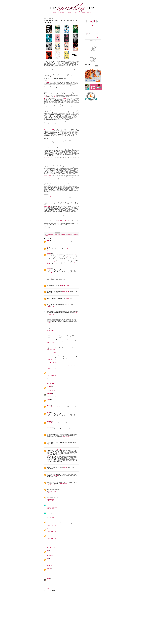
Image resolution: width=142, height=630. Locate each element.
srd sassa (48, 444)
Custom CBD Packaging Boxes (51, 333)
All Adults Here (60, 220)
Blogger (73, 622)
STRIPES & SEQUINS (93, 58)
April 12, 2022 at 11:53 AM (51, 293)
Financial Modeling (51, 499)
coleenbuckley (49, 441)
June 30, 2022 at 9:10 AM (50, 330)
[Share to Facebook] (58, 233)
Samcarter (48, 578)
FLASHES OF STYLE (93, 48)
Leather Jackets (49, 427)
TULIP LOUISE (93, 61)
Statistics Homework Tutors (51, 284)
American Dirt (46, 109)
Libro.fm (45, 96)
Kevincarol (48, 433)
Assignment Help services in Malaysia (52, 362)
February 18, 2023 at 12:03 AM (51, 375)
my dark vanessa (65, 234)
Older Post (77, 616)
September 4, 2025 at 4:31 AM (51, 525)
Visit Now (48, 455)
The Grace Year (46, 149)
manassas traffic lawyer (54, 416)
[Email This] (55, 233)
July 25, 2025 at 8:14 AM (50, 492)
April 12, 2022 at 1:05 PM (50, 299)
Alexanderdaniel (49, 393)
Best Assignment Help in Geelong (52, 352)
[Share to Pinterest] (59, 233)
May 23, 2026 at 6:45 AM (50, 565)
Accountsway (49, 503)
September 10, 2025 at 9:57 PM (51, 538)
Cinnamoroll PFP (68, 571)
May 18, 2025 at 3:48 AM (50, 477)
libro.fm (62, 234)
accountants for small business (52, 507)
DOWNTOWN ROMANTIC (93, 46)
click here (51, 75)
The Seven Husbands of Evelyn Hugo (50, 129)
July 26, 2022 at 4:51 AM (50, 342)
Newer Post (46, 616)
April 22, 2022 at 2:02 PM (50, 314)
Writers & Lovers (47, 206)
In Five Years (46, 98)
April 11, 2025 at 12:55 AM (51, 462)
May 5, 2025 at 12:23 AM (50, 469)
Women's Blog (66, 248)
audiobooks (51, 234)
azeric (48, 550)
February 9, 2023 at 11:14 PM (51, 359)
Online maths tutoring (63, 483)
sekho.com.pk (65, 467)
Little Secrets (46, 163)
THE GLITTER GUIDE (93, 60)
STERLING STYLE (93, 57)
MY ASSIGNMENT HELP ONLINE (52, 317)
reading (69, 234)
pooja (47, 247)
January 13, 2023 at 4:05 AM (51, 349)
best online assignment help (70, 272)
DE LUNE (93, 45)
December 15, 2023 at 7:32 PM (51, 409)
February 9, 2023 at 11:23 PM (51, 368)
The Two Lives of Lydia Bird (49, 196)
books (59, 234)
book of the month (56, 234)
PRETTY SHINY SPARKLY (93, 55)
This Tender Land (47, 126)
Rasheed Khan (49, 386)
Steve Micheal (49, 568)
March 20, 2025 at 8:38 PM (51, 445)
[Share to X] (57, 233)
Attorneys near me (54, 422)
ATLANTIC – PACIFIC (93, 40)
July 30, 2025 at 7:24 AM (50, 508)
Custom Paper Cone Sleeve (51, 329)
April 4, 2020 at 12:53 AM (51, 244)
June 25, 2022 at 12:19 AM (51, 322)
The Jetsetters (46, 215)
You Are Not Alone (47, 157)
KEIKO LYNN (93, 50)
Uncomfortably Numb (48, 175)
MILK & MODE (93, 51)
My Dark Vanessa (47, 140)
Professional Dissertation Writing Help (52, 584)
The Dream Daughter (47, 82)
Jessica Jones (49, 253)
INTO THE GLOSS (93, 49)
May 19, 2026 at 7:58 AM (50, 555)
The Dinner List (64, 98)
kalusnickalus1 (49, 421)
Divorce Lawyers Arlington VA (55, 406)
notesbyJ (48, 240)
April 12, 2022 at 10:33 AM (51, 286)
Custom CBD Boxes (50, 336)
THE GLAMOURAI (93, 59)
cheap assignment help (54, 272)
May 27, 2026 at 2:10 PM (50, 575)
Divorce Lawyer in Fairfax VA (57, 400)
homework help (52, 261)
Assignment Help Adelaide (68, 256)
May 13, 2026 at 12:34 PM (51, 547)
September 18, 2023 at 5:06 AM (51, 396)
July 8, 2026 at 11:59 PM (50, 588)
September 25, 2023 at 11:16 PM (51, 402)
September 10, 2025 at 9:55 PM (51, 531)
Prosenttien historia (55, 475)
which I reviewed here (66, 220)
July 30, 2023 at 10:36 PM (51, 390)
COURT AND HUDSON (92, 41)
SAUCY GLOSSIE (93, 56)
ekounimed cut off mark (59, 348)
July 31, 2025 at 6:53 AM (50, 517)
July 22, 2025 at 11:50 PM (51, 484)
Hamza (48, 520)
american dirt (48, 234)
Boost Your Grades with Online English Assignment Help (55, 449)
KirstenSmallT (49, 405)
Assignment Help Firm (50, 278)
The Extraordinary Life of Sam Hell (50, 121)
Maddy (48, 371)
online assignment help (61, 272)
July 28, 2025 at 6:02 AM (50, 500)
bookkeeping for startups (52, 491)
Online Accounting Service (51, 516)
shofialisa (48, 412)
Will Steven (48, 399)
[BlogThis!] (56, 233)
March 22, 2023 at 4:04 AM (51, 383)
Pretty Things (46, 181)
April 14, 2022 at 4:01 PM (50, 306)
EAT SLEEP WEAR (93, 47)
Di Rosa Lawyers (49, 528)
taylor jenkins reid (72, 234)
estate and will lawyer (65, 436)
